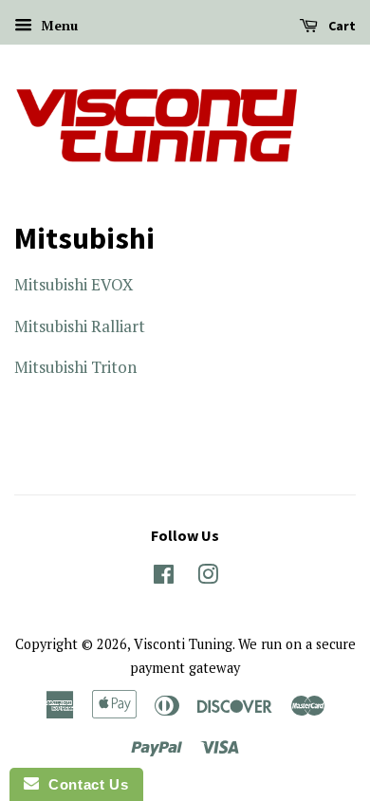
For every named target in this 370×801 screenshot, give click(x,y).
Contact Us (83, 784)
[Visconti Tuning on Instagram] (207, 577)
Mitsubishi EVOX (73, 284)
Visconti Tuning (183, 644)
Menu (57, 25)
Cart (340, 25)
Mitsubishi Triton (75, 367)
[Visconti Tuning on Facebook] (164, 577)
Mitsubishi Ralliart (79, 326)
